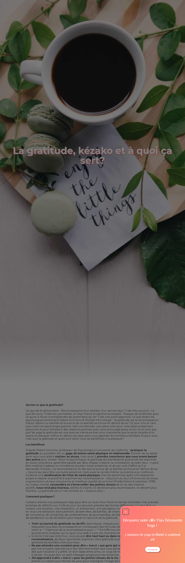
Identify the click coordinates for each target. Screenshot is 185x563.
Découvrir (153, 549)
